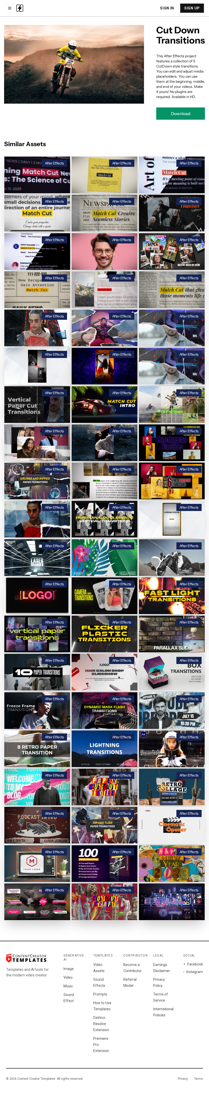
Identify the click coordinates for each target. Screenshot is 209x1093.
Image (68, 969)
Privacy (183, 1079)
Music (68, 986)
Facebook (195, 964)
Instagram (194, 972)
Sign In (167, 8)
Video (68, 977)
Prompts (100, 994)
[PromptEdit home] (19, 8)
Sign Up (192, 8)
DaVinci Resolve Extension (101, 1024)
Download (180, 113)
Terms (198, 1079)
